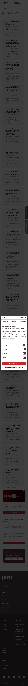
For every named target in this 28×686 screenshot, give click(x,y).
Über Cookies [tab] (23, 321)
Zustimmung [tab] (5, 321)
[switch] (24, 349)
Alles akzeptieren (14, 363)
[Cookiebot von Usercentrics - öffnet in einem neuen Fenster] (20, 317)
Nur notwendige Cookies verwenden (14, 367)
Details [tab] (14, 321)
